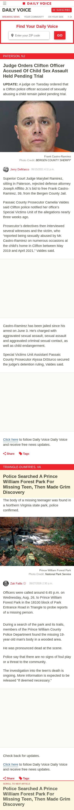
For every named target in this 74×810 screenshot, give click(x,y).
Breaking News (11, 17)
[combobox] (29, 35)
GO (59, 35)
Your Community (34, 17)
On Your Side (55, 17)
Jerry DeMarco (19, 169)
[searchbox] (31, 35)
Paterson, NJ (14, 56)
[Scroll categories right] (71, 17)
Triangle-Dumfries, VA (22, 467)
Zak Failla (16, 583)
